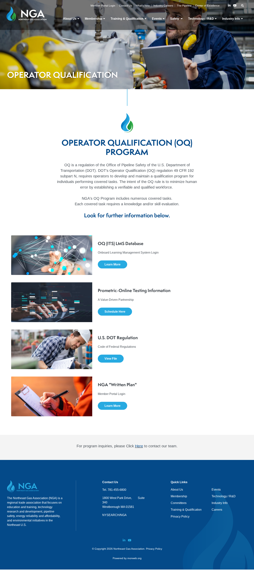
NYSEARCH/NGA (114, 515)
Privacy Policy (180, 516)
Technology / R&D (224, 496)
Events (216, 489)
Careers (217, 509)
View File (111, 358)
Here (139, 446)
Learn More (112, 264)
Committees (179, 503)
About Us (177, 489)
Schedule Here (115, 311)
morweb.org (134, 558)
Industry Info (220, 503)
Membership (179, 496)
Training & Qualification (186, 509)
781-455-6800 (117, 489)
